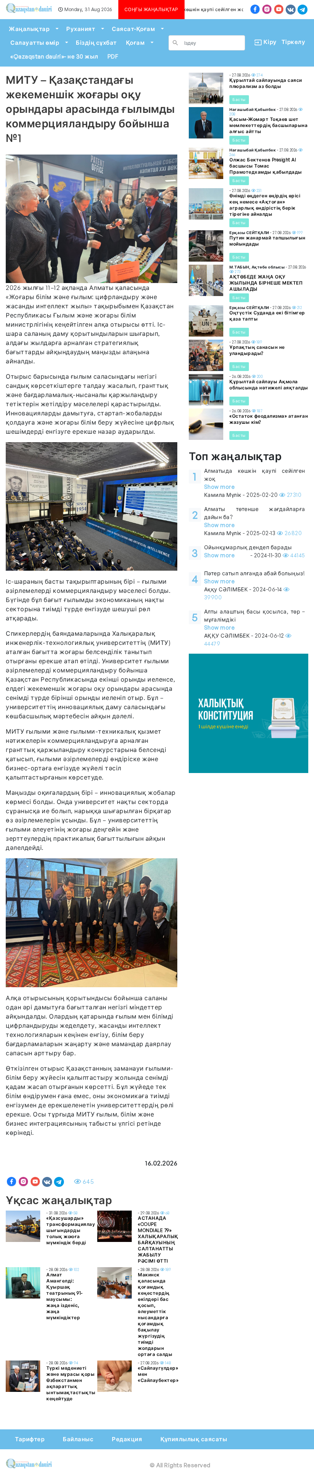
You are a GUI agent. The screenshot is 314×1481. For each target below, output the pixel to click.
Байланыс (78, 1439)
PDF (113, 56)
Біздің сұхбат (96, 42)
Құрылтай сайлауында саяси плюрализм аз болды (265, 83)
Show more (219, 486)
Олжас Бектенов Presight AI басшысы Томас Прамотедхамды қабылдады (265, 166)
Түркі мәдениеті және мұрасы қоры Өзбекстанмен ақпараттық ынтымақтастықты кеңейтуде (71, 1383)
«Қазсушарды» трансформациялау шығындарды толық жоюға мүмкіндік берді (70, 1230)
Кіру (267, 42)
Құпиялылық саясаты (193, 1439)
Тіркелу (293, 42)
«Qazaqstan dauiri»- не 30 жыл (54, 56)
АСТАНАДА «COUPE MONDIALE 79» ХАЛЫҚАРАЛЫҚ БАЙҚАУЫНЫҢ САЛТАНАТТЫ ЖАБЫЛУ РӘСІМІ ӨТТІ (158, 1239)
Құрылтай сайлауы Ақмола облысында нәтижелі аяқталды (268, 385)
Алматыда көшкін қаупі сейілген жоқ (198, 9)
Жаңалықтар (29, 29)
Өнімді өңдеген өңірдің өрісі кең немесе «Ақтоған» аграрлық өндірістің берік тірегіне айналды (264, 205)
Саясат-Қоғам (133, 29)
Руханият (80, 29)
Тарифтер (29, 1439)
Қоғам (135, 42)
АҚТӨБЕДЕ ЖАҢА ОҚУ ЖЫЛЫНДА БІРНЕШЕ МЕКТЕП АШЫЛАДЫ (266, 283)
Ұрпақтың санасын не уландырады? (257, 350)
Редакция (127, 1439)
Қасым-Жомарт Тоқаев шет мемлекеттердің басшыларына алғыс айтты (268, 125)
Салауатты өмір (34, 42)
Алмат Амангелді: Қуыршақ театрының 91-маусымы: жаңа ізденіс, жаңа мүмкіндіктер (64, 1296)
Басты (239, 99)
